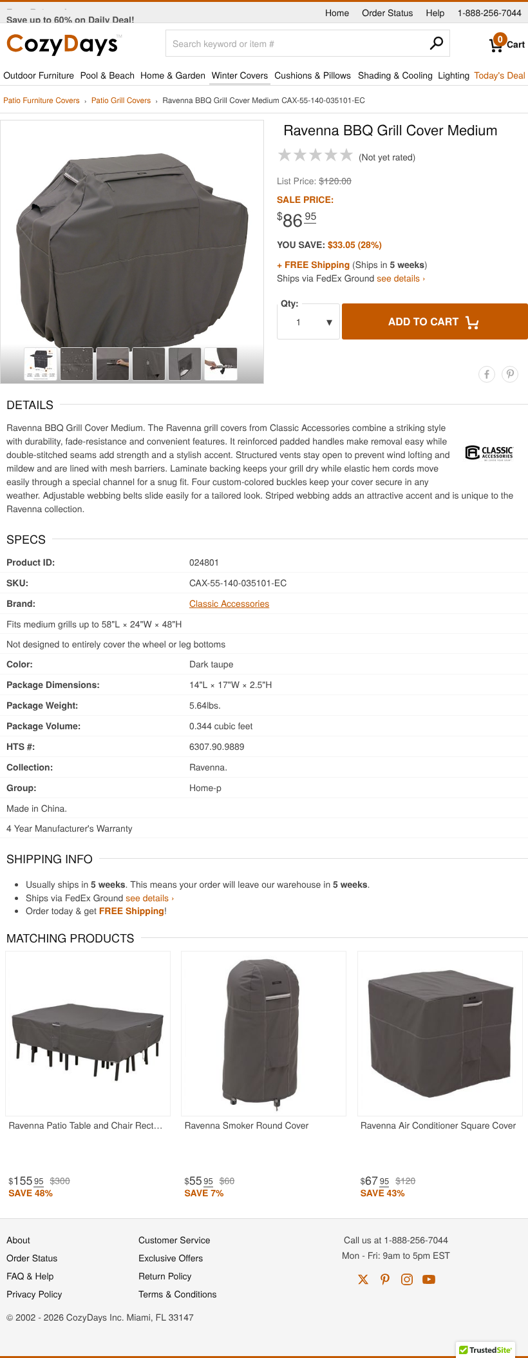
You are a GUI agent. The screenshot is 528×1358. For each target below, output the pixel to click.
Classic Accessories (229, 603)
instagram (407, 1279)
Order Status (387, 12)
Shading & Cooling (395, 74)
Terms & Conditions (177, 1293)
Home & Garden (172, 74)
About (18, 1239)
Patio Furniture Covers (41, 100)
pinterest (385, 1279)
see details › (401, 277)
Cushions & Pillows (312, 74)
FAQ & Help (29, 1275)
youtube (429, 1279)
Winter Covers (239, 74)
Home (337, 12)
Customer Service (174, 1239)
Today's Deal (499, 74)
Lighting (453, 74)
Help (435, 12)
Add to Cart (425, 321)
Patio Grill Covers (121, 100)
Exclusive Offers (170, 1257)
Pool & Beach (107, 74)
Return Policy (165, 1275)
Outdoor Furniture (38, 74)
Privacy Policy (34, 1293)
